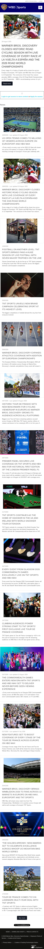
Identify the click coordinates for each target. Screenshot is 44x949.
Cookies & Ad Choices (14, 938)
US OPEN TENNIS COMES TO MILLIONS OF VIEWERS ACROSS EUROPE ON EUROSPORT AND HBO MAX (21, 141)
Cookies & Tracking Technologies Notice (26, 942)
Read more (7, 83)
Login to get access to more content (15, 96)
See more (22, 918)
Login (40, 1)
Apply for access (31, 1)
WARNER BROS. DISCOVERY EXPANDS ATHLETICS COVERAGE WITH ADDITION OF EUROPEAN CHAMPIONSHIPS (22, 356)
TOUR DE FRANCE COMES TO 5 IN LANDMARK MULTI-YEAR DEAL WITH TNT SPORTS (20, 900)
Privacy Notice (7, 942)
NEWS (8, 932)
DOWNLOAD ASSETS (18, 932)
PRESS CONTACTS (32, 932)
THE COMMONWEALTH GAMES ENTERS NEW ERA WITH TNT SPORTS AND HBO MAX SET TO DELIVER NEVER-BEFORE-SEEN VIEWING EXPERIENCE (21, 683)
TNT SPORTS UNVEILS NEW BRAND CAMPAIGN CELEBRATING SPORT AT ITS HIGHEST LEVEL (20, 306)
